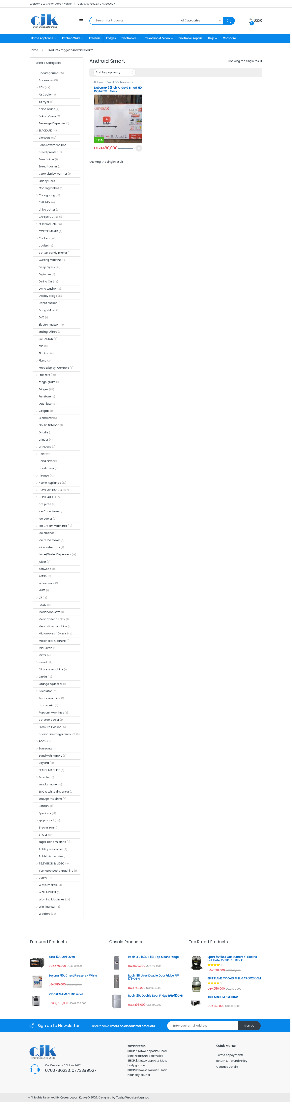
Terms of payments (230, 1055)
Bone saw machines (54, 145)
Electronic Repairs (190, 38)
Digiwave (47, 274)
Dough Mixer (49, 310)
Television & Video (157, 38)
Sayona (46, 763)
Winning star (49, 907)
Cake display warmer (55, 174)
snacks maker (50, 784)
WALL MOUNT (49, 892)
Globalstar (48, 418)
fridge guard (49, 382)
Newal (45, 662)
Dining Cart (48, 281)
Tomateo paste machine (58, 871)
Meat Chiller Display (54, 619)
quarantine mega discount (59, 734)
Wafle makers (50, 885)
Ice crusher (48, 533)
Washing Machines (54, 899)
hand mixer (48, 468)
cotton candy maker (55, 253)
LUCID (45, 605)
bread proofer (50, 152)
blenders (47, 138)
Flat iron (46, 353)
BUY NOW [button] (138, 148)
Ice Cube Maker (51, 540)
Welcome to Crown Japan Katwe (51, 4)
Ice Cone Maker (51, 511)
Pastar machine (51, 698)
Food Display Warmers (56, 368)
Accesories (48, 80)
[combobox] (134, 21)
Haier (44, 454)
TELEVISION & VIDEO (54, 863)
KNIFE (44, 590)
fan (43, 346)
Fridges (111, 38)
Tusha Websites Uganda (132, 1097)
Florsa (44, 361)
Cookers (47, 238)
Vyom (45, 878)
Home (34, 50)
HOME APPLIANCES (54, 490)
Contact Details (227, 1067)
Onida (45, 677)
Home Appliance (42, 38)
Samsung (47, 748)
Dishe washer (50, 289)
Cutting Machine (52, 260)
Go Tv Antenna (51, 425)
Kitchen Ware (71, 38)
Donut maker (49, 303)
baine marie (49, 109)
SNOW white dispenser (56, 792)
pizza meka (48, 705)
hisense (47, 476)
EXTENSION (48, 339)
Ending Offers (50, 332)
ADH (44, 87)
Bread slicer (48, 159)
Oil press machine (53, 669)
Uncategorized (51, 73)
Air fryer (46, 102)
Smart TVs (113, 82)
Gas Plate (48, 404)
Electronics (129, 38)
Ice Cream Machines (55, 526)
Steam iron (48, 828)
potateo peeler (51, 720)
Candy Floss (48, 181)
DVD (43, 317)
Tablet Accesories (53, 856)
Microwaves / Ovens (55, 633)
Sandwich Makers (52, 756)
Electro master (51, 325)
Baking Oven (49, 116)
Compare (229, 38)
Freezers (95, 38)
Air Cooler (47, 95)
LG (43, 597)
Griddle (45, 432)
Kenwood (47, 569)
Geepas (46, 411)
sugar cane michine (54, 842)
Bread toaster (50, 166)
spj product (49, 820)
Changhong (49, 195)
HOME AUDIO (50, 497)
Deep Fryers (49, 267)
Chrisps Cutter (50, 217)
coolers (46, 246)
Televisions (126, 82)
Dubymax (100, 82)
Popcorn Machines (53, 713)
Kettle (45, 576)
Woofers (47, 914)
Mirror (45, 655)
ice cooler (47, 519)
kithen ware (49, 583)
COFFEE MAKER (50, 231)
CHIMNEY (47, 202)
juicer (44, 562)
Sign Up (249, 1026)
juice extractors (51, 547)
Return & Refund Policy (231, 1061)
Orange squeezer (52, 684)
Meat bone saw (51, 612)
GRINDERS (47, 447)
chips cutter (49, 210)
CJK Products (50, 224)
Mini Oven (47, 648)
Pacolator (48, 691)
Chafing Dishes (51, 188)
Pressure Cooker (52, 727)
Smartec (46, 777)
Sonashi (46, 806)
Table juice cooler (53, 849)
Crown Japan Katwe (74, 1097)
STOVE (45, 835)
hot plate (47, 504)
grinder (45, 440)
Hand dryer (48, 461)
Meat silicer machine (55, 626)
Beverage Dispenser (54, 123)
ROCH (45, 741)
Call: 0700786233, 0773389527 (96, 4)
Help (211, 38)
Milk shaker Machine (54, 641)
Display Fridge (50, 296)
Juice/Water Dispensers (57, 554)
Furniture (47, 396)
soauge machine (52, 799)
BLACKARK (48, 130)
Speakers (47, 813)
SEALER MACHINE (51, 770)
